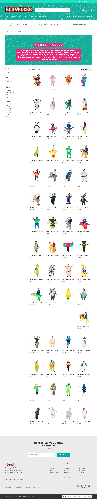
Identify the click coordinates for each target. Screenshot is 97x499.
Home (6, 31)
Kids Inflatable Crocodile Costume (39, 303)
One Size (8, 81)
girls (18, 72)
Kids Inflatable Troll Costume (85, 303)
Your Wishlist (82, 470)
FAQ (51, 470)
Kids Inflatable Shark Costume (69, 136)
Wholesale (67, 475)
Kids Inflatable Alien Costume (69, 398)
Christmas (9, 97)
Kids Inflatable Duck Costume (53, 160)
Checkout (81, 472)
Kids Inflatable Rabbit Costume (70, 231)
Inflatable (9, 112)
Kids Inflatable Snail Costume (37, 255)
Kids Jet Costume (82, 398)
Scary (8, 114)
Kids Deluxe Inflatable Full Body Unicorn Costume (74, 422)
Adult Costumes (9, 487)
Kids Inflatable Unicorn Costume (54, 113)
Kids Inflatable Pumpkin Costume (70, 89)
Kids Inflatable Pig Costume (53, 89)
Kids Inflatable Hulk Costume (37, 231)
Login (80, 1)
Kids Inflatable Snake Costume (38, 279)
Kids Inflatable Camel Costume (54, 255)
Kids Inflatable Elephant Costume (54, 184)
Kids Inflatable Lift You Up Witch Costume (41, 422)
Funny (8, 106)
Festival (9, 103)
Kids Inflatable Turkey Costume (54, 350)
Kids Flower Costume (35, 398)
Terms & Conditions (55, 472)
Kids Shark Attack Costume (84, 374)
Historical (9, 110)
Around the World (11, 92)
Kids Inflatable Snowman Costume (86, 350)
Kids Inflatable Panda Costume (38, 136)
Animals (9, 90)
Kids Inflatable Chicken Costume (86, 136)
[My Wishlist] (87, 10)
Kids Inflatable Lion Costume (84, 326)
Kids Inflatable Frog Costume (69, 160)
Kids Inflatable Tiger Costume (85, 160)
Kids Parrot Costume (67, 255)
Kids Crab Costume (35, 184)
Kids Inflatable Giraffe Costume (85, 279)
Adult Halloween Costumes (32, 487)
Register (86, 1)
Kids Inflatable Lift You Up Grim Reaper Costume (74, 208)
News (32, 490)
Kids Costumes (19, 487)
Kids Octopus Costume (68, 350)
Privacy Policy (53, 475)
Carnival (9, 95)
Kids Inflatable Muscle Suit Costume (71, 279)
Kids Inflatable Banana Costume (38, 160)
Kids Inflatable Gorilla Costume (85, 208)
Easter (8, 99)
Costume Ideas (24, 490)
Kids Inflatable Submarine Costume (71, 303)
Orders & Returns (68, 472)
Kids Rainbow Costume (68, 374)
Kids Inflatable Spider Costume (85, 255)
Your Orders (82, 468)
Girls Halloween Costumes (17, 31)
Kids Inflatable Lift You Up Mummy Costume (57, 398)
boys (8, 72)
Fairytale (9, 101)
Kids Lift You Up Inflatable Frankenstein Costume (43, 350)
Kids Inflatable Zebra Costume (54, 279)
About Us (52, 468)
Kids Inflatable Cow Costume (37, 113)
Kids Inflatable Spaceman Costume (55, 422)
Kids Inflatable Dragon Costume (85, 231)
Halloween (9, 108)
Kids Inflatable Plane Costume (54, 136)
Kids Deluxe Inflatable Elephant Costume (56, 303)
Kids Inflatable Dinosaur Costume (70, 113)
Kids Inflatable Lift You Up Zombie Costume (73, 184)
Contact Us (67, 477)
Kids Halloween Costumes (11, 490)
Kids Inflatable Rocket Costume (85, 422)
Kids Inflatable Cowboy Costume (38, 208)
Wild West (9, 117)
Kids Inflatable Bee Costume (53, 231)
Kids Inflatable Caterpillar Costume (39, 374)
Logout (81, 475)
